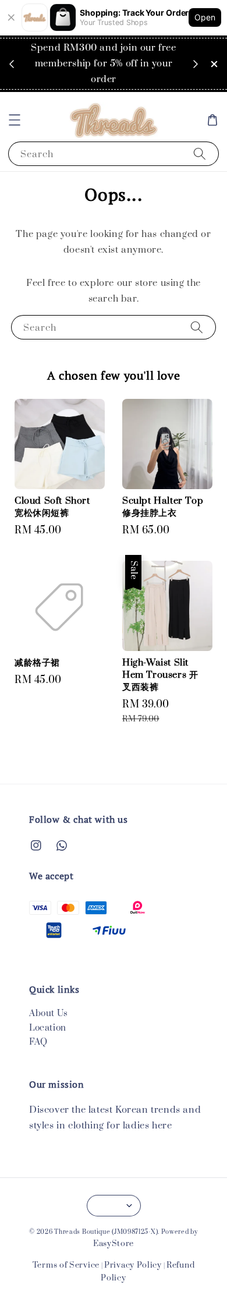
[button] (14, 120)
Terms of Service (66, 1265)
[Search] (199, 153)
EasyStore (113, 1244)
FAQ (38, 1042)
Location (47, 1028)
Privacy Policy (133, 1265)
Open (204, 17)
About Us (48, 1013)
